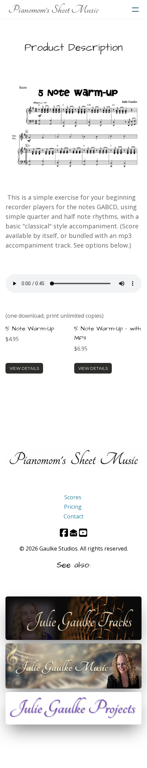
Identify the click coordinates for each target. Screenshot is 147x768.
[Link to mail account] (73, 532)
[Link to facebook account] (64, 532)
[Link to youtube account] (83, 532)
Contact (73, 516)
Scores (72, 497)
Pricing (73, 507)
